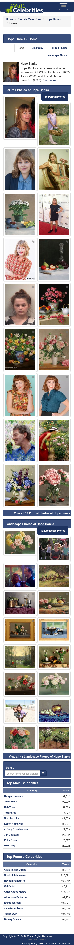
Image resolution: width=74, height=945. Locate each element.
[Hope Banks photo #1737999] (54, 169)
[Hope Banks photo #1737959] (20, 576)
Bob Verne (10, 807)
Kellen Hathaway (13, 823)
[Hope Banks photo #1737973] (54, 576)
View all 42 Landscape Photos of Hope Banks (39, 756)
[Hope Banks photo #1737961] (20, 738)
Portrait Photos (59, 48)
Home (21, 48)
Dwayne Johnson (13, 796)
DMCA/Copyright (48, 943)
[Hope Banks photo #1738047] (54, 711)
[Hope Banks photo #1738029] (20, 485)
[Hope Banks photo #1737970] (54, 214)
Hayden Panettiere (14, 880)
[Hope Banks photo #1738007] (54, 738)
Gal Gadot (9, 886)
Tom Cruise (10, 801)
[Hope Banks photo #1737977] (20, 603)
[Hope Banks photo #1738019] (54, 630)
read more (49, 80)
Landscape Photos (57, 55)
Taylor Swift (10, 913)
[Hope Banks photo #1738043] (54, 395)
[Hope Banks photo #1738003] (20, 711)
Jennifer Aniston (13, 908)
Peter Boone (11, 840)
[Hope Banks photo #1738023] (20, 657)
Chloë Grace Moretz (15, 891)
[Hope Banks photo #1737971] (54, 485)
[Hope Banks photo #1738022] (54, 259)
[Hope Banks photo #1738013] (54, 124)
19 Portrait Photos (55, 96)
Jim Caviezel (11, 834)
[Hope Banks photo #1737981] (20, 542)
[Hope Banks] (11, 72)
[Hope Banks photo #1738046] (54, 657)
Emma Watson (12, 902)
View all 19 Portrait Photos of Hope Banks (42, 513)
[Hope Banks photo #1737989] (54, 684)
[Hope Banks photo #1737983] (20, 350)
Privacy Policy (29, 943)
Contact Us (65, 943)
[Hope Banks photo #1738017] (54, 440)
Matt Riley (9, 845)
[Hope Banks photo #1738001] (20, 630)
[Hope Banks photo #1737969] (20, 684)
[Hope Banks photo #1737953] (20, 118)
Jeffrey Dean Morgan (16, 829)
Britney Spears (12, 919)
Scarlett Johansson (15, 875)
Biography (37, 48)
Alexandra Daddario (15, 897)
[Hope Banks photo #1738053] (54, 305)
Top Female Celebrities (24, 856)
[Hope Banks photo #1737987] (54, 350)
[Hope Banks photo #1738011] (20, 305)
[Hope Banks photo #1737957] (20, 395)
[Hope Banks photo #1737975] (20, 169)
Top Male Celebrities (22, 782)
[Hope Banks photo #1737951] (54, 549)
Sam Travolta (11, 818)
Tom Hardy (10, 812)
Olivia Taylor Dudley (15, 869)
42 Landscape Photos (53, 530)
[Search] (43, 773)
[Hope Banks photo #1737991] (20, 259)
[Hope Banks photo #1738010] (54, 603)
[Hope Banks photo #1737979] (20, 214)
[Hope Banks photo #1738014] (20, 440)
